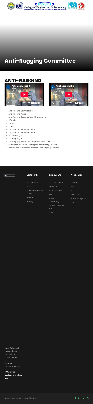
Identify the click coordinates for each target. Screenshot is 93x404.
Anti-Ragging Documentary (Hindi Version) (28, 117)
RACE (29, 186)
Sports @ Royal (55, 190)
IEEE (72, 186)
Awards (74, 182)
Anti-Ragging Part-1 (17, 135)
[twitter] (83, 398)
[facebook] (75, 398)
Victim (11, 126)
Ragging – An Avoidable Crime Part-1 (25, 129)
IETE (73, 190)
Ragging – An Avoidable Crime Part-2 (25, 132)
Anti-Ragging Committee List (21, 111)
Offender (13, 120)
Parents (12, 123)
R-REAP (30, 197)
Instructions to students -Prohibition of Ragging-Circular (34, 147)
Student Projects (78, 198)
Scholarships (32, 182)
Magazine (53, 186)
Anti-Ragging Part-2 (18, 138)
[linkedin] (79, 398)
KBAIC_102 (75, 194)
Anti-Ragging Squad (17, 114)
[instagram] (87, 398)
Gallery (30, 201)
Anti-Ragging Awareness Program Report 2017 (29, 141)
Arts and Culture (56, 182)
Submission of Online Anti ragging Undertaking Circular (33, 144)
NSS (50, 194)
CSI (72, 202)
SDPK (51, 212)
